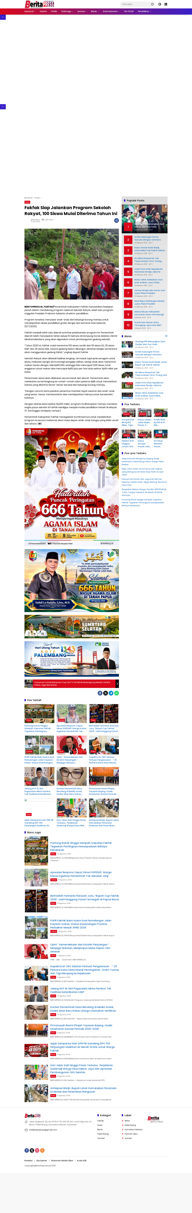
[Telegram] (111, 693)
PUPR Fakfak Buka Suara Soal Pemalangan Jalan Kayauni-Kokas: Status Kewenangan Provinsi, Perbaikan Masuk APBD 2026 (39, 760)
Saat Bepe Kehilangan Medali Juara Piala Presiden (149, 302)
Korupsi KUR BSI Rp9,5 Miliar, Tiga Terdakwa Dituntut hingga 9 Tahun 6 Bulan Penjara (128, 422)
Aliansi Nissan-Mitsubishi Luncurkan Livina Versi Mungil (149, 313)
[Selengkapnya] (166, 336)
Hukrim (126, 414)
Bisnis (100, 1129)
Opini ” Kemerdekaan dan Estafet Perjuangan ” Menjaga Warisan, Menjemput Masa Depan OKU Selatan (71, 760)
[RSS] (42, 1150)
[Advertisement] (84, 62)
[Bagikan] (116, 220)
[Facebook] (100, 693)
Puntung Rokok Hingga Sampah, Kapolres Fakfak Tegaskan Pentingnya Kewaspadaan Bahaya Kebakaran (37, 728)
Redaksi (28, 1160)
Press (27, 202)
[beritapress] (39, 4)
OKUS (61, 751)
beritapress (35, 220)
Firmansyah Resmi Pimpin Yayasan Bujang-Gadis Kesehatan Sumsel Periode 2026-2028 (102, 791)
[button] (152, 4)
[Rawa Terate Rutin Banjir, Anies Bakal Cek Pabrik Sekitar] (127, 365)
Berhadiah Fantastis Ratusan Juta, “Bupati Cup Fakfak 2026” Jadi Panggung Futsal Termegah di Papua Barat (104, 728)
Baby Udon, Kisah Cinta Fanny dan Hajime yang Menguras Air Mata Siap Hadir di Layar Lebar (143, 472)
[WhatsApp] (116, 693)
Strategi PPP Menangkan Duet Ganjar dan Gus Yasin (150, 343)
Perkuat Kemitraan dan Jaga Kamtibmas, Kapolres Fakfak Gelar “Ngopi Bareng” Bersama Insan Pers (144, 482)
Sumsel (101, 1138)
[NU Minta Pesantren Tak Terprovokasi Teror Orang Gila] (127, 375)
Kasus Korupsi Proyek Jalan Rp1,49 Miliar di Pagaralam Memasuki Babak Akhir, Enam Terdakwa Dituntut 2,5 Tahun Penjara (144, 444)
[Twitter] (105, 693)
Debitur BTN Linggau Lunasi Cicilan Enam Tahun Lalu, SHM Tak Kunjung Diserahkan (128, 444)
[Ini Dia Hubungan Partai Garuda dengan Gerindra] (127, 354)
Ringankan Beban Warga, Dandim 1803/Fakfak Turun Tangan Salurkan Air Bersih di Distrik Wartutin (144, 492)
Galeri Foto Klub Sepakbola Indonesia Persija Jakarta (148, 270)
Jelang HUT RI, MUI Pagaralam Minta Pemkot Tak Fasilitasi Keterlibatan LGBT (37, 791)
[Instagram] (37, 1150)
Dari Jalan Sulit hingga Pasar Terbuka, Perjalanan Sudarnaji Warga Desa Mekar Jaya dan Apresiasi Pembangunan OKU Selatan (71, 823)
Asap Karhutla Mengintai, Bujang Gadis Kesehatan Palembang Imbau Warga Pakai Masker (143, 461)
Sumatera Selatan (134, 1129)
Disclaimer (41, 1160)
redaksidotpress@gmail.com (43, 1129)
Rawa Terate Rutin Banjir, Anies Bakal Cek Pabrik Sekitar (149, 249)
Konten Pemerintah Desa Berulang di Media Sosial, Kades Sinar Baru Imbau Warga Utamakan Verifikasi (71, 791)
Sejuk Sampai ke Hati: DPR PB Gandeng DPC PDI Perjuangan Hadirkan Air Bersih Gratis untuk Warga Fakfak (38, 823)
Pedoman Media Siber (62, 1160)
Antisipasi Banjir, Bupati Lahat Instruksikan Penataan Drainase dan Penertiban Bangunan (104, 823)
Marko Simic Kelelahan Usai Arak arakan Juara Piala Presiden (148, 281)
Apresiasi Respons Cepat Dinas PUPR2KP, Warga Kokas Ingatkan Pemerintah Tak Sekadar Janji (71, 728)
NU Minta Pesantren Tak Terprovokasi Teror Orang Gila (147, 260)
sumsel (128, 1138)
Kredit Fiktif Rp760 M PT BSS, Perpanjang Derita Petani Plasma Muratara (160, 422)
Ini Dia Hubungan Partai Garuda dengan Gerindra (147, 238)
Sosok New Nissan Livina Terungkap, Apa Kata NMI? (148, 324)
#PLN (127, 1120)
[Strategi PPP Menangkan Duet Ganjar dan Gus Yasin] (127, 344)
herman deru (131, 1133)
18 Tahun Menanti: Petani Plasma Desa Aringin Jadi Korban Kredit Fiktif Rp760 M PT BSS (160, 444)
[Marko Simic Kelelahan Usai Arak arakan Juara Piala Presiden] (127, 396)
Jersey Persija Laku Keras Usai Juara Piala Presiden (149, 292)
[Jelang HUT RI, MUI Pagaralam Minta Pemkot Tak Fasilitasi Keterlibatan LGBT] (39, 776)
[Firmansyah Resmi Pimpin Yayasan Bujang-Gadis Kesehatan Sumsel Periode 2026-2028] (104, 776)
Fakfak (61, 720)
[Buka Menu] (166, 4)
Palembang (103, 1133)
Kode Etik (81, 1160)
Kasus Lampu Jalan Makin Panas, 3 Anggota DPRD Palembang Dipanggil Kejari (144, 422)
